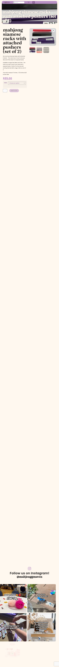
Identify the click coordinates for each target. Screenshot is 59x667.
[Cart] (28, 2)
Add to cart (14, 90)
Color (5, 82)
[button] (33, 2)
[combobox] (18, 2)
